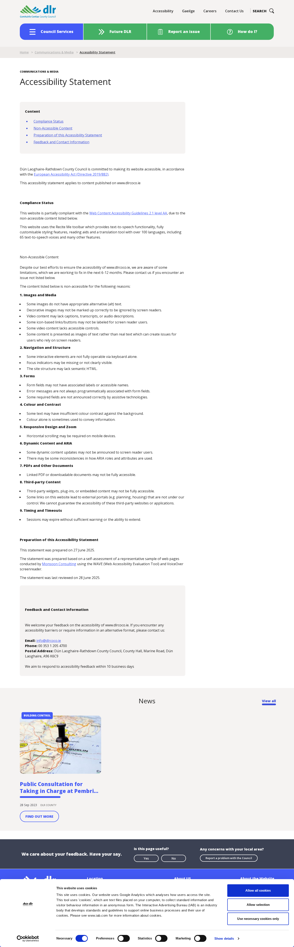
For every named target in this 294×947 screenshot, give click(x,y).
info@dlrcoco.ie (48, 640)
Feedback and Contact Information (61, 142)
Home (24, 52)
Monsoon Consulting (59, 564)
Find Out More (39, 816)
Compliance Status (48, 121)
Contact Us (234, 11)
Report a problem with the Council (229, 858)
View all (269, 701)
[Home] (38, 11)
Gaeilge (188, 11)
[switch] (124, 938)
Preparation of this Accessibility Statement (68, 135)
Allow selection (258, 904)
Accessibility (163, 11)
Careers (210, 11)
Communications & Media (54, 52)
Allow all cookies (258, 890)
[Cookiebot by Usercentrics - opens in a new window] (28, 938)
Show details (224, 938)
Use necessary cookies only (258, 918)
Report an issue (184, 31)
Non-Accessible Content (53, 128)
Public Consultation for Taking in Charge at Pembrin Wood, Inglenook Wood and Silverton (58, 787)
